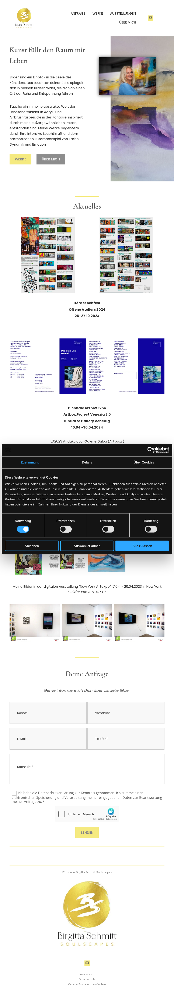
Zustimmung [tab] (30, 462)
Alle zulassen (142, 546)
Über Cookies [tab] (144, 462)
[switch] (66, 529)
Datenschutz (87, 979)
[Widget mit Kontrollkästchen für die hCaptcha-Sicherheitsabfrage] (87, 814)
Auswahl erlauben (87, 546)
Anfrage (78, 13)
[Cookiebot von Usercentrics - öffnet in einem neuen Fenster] (150, 450)
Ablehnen (32, 546)
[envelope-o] (150, 18)
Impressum (87, 974)
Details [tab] (87, 462)
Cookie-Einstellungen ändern (87, 984)
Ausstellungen (123, 13)
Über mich (127, 22)
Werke (98, 13)
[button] (20, 159)
